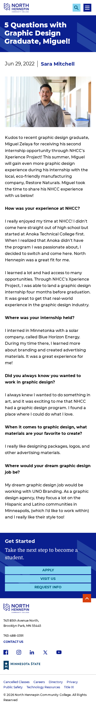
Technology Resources (43, 687)
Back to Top (87, 598)
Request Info (48, 587)
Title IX (69, 687)
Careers (39, 682)
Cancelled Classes (16, 682)
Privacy (72, 682)
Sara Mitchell (58, 64)
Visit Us (48, 578)
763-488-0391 (13, 635)
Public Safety (13, 687)
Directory (56, 682)
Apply (48, 570)
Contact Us (13, 642)
